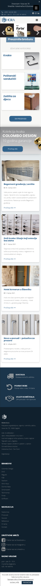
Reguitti (4, 475)
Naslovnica (5, 512)
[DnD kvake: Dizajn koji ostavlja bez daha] (20, 228)
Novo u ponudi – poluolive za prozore (19, 339)
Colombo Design (7, 469)
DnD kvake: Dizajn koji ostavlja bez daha (20, 239)
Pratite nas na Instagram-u (15, 545)
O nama (4, 524)
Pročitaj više (12, 149)
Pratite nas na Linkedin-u (15, 549)
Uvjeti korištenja (25, 397)
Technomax (6, 493)
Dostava (20, 375)
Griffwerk (5, 499)
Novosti (4, 518)
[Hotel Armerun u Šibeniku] (20, 279)
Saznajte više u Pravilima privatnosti (20, 579)
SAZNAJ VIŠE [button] (14, 582)
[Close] (39, 1)
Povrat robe (20, 386)
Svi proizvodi (20, 119)
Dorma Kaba (6, 487)
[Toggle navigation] (36, 20)
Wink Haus (5, 484)
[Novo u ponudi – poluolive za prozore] (20, 327)
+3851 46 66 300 (10, 12)
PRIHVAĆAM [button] (27, 583)
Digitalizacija (5, 454)
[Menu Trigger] (36, 8)
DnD (3, 472)
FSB (3, 478)
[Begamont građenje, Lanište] (20, 173)
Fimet (3, 496)
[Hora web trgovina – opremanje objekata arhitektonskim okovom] (8, 19)
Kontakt (4, 527)
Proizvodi (5, 515)
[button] (3, 32)
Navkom (4, 481)
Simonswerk (6, 490)
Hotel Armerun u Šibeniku (17, 290)
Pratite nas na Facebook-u (15, 540)
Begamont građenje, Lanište (19, 184)
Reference (5, 521)
